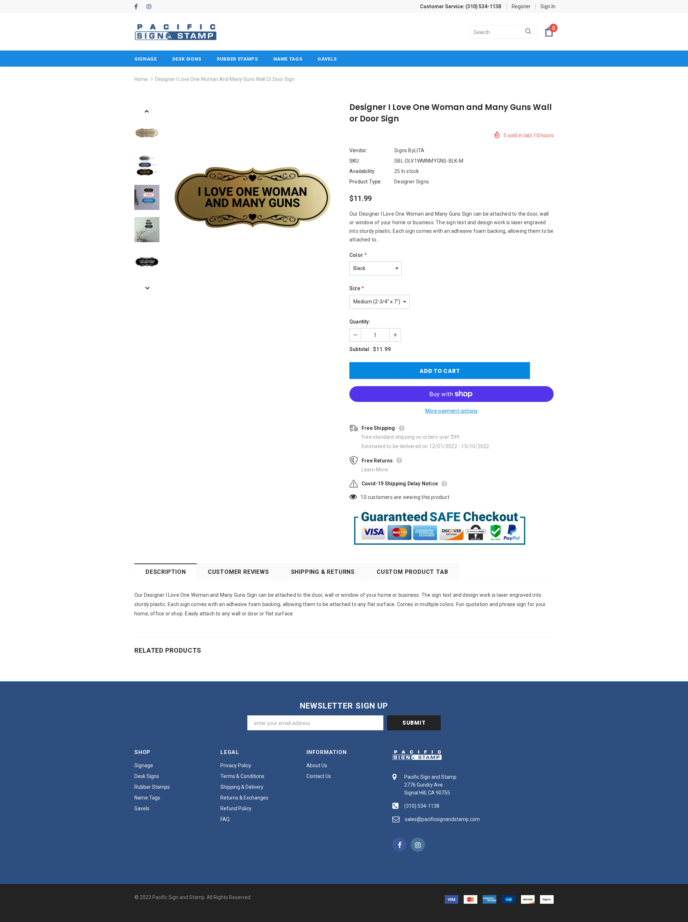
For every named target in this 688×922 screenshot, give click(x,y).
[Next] (146, 287)
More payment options (451, 411)
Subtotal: (360, 349)
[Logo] (175, 32)
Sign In (547, 6)
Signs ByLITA (409, 150)
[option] (253, 197)
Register (521, 6)
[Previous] (146, 110)
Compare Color (315, 273)
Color (358, 255)
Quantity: (360, 322)
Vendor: (358, 150)
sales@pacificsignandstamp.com (442, 819)
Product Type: (365, 181)
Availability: (362, 171)
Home (141, 79)
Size (356, 288)
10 (363, 497)
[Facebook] (138, 7)
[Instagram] (151, 7)
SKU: (354, 161)
